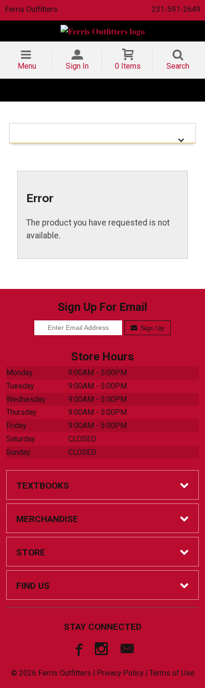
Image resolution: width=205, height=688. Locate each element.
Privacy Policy (120, 673)
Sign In (77, 66)
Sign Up (151, 328)
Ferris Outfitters (31, 9)
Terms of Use (172, 673)
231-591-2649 (176, 9)
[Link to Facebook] (77, 650)
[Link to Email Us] (127, 650)
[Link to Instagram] (102, 650)
